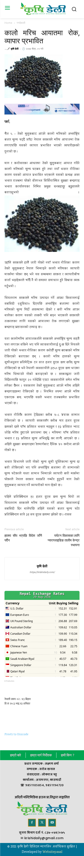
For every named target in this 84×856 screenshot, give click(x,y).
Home (8, 23)
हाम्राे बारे (15, 755)
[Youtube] (52, 823)
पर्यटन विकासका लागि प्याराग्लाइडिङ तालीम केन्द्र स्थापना (64, 540)
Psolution (10, 681)
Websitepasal (52, 852)
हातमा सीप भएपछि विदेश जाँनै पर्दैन (23, 538)
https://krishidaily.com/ (42, 572)
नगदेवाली (21, 23)
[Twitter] (42, 823)
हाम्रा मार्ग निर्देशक (41, 755)
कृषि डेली (14, 48)
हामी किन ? (67, 755)
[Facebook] (32, 823)
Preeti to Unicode (16, 734)
